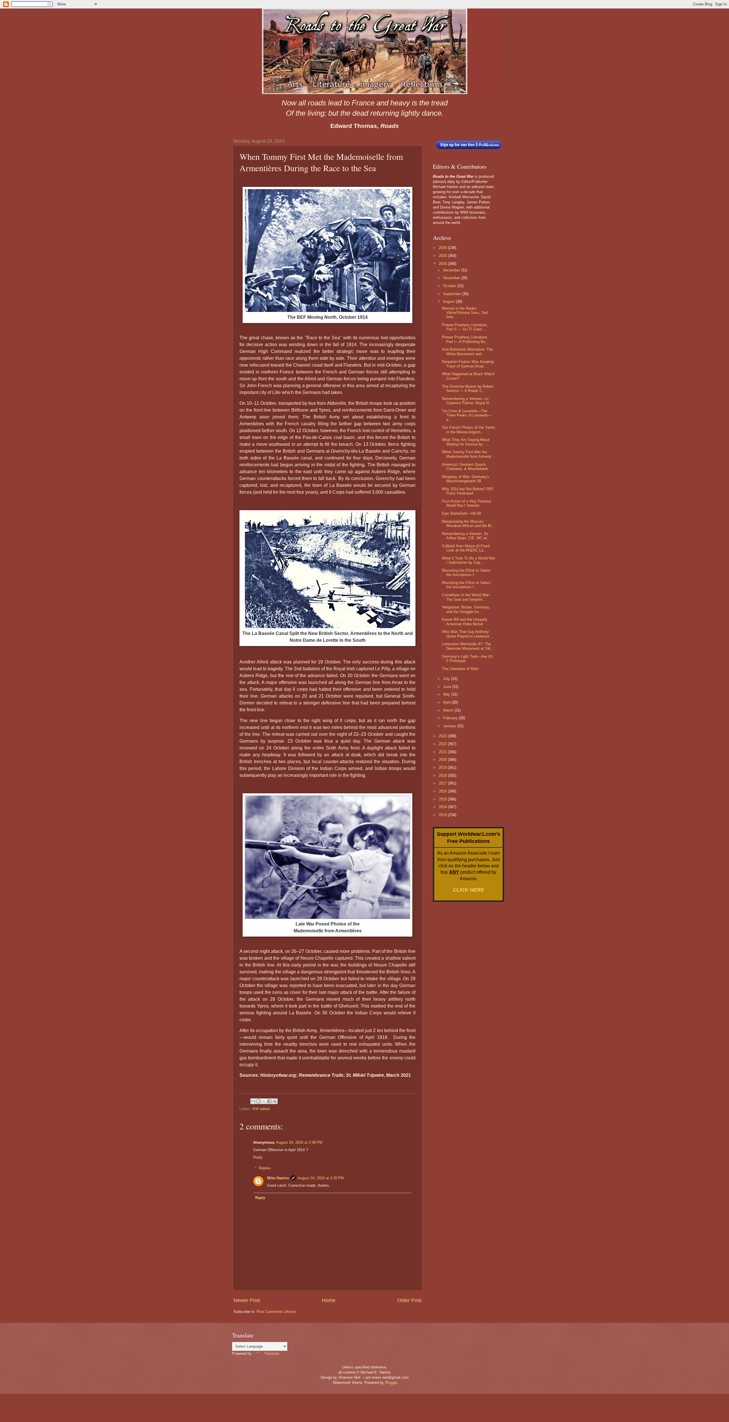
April (447, 702)
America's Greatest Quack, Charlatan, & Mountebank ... (467, 466)
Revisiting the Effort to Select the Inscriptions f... (466, 572)
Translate (271, 1353)
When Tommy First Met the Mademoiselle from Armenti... (468, 454)
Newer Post (247, 1300)
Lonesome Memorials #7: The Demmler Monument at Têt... (468, 646)
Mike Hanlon (278, 1178)
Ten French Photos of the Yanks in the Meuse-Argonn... (468, 429)
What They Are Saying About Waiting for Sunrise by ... (466, 442)
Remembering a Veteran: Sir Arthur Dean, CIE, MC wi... (466, 536)
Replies (265, 1168)
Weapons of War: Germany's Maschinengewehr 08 (465, 479)
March (448, 710)
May (447, 694)
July (447, 679)
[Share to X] (264, 1101)
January (450, 726)
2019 (443, 767)
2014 (443, 807)
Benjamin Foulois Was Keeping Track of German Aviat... (467, 363)
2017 (443, 783)
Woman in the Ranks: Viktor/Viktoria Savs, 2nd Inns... (465, 312)
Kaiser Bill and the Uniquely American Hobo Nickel (465, 621)
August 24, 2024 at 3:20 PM (321, 1178)
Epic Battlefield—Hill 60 (461, 513)
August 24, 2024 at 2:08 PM (299, 1142)
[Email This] (253, 1101)
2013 (443, 815)
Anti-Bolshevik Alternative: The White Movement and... (467, 351)
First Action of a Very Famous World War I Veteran (466, 503)
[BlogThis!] (258, 1101)
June (447, 687)
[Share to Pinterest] (275, 1101)
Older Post (409, 1300)
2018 (443, 775)
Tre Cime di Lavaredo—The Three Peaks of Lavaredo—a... (467, 415)
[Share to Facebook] (269, 1101)
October (450, 286)
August (449, 301)
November (452, 278)
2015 (443, 799)
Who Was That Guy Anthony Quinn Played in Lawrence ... (468, 634)
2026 (443, 248)
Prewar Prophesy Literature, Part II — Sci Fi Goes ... (465, 327)
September (452, 294)
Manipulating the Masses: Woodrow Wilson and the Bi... (468, 523)
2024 (443, 263)
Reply (258, 1157)
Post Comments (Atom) (276, 1311)
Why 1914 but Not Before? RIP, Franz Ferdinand (467, 491)
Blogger (391, 1382)
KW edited (261, 1109)
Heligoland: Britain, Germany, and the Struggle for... (466, 609)
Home (328, 1300)
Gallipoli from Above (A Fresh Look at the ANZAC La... (466, 548)
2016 (443, 791)
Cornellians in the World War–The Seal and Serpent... (466, 597)
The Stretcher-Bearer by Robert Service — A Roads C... (467, 388)
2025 (443, 256)
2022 (443, 744)
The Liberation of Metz (460, 669)
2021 (443, 752)
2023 (443, 736)
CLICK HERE (468, 890)
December (452, 270)
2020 (443, 759)
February (451, 718)
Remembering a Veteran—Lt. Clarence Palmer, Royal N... (467, 401)
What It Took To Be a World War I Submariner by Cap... (468, 560)
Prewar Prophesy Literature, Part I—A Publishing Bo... (465, 339)
